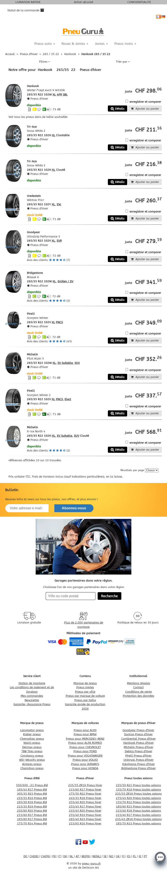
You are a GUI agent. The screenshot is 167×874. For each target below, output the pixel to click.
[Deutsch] (163, 16)
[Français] (158, 16)
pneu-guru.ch (91, 863)
